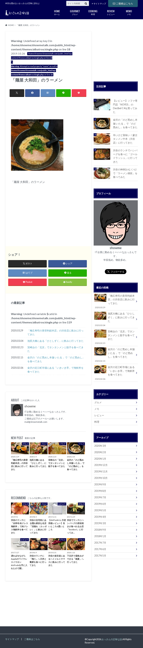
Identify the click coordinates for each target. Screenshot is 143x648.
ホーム (57, 12)
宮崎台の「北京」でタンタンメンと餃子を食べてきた (55, 349)
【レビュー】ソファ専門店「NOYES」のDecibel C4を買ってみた (125, 106)
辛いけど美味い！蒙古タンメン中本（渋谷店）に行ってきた (125, 139)
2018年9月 (100, 529)
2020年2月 (100, 452)
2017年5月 (100, 555)
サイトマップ (99, 3)
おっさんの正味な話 (111, 639)
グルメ (75, 12)
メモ (129, 12)
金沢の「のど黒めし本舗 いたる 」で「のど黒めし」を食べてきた (56, 359)
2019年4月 (100, 516)
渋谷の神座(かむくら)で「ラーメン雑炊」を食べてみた (125, 173)
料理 (92, 12)
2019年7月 (100, 497)
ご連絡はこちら (124, 3)
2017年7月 (100, 542)
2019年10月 (101, 477)
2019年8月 (100, 490)
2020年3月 (100, 445)
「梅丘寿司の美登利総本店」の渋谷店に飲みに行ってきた (55, 332)
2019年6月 (100, 503)
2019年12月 (101, 464)
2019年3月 (100, 523)
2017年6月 (100, 549)
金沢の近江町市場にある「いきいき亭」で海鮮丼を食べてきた (55, 369)
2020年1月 (100, 458)
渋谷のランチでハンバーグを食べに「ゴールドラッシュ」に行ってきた (125, 156)
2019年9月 (100, 484)
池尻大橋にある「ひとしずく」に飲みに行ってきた (55, 340)
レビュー (111, 12)
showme (30, 406)
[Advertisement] (52, 108)
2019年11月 (101, 471)
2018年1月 (100, 536)
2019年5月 (100, 510)
